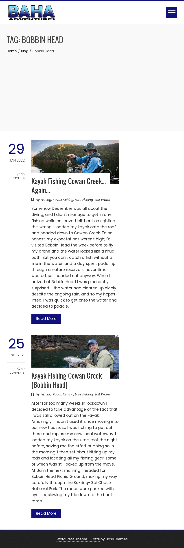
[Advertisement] (92, 87)
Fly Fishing (43, 199)
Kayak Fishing (63, 199)
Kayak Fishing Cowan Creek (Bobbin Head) (66, 380)
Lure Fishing (84, 199)
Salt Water (102, 199)
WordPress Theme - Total (78, 539)
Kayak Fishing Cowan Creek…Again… (68, 185)
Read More (46, 318)
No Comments (17, 176)
